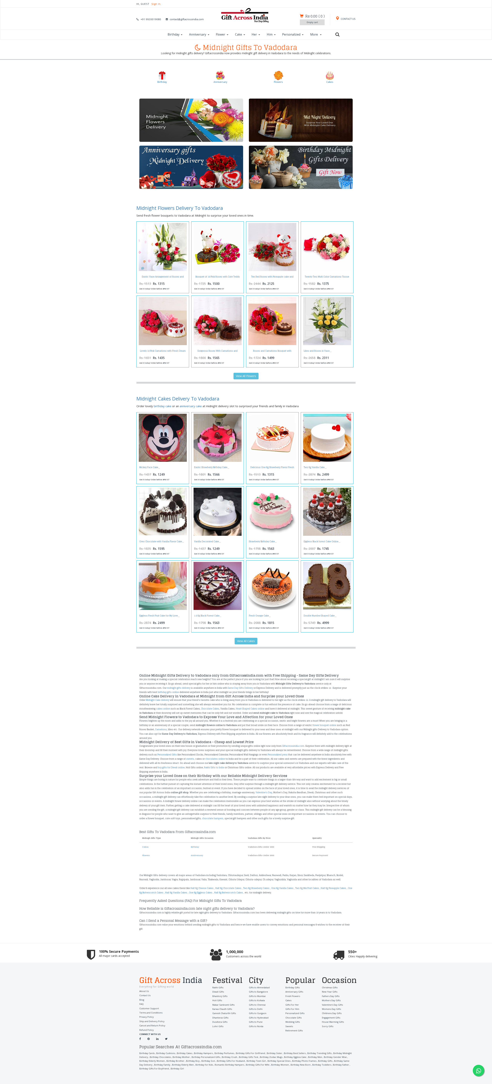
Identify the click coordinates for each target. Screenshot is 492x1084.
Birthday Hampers (203, 1053)
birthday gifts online (168, 692)
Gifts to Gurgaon (257, 1013)
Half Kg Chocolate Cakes (228, 888)
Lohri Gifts (217, 1026)
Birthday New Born (301, 1064)
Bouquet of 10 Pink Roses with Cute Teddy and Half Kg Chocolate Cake (217, 278)
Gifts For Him (292, 1009)
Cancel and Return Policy (152, 1025)
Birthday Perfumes (224, 1053)
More (314, 34)
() (315, 16)
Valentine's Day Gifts (332, 1004)
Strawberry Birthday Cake (262, 541)
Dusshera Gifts (219, 1021)
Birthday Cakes (184, 1053)
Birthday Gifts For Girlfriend (250, 1053)
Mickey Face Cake (148, 467)
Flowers (146, 855)
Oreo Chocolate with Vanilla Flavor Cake (160, 541)
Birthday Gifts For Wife (257, 1064)
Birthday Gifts (292, 987)
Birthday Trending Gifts (319, 1053)
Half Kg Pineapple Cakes (333, 888)
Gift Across (170, 980)
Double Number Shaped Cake (319, 616)
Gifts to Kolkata (257, 1000)
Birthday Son (208, 1060)
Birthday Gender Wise (335, 1057)
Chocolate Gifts (293, 1017)
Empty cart (312, 22)
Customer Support (149, 1008)
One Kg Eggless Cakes (200, 893)
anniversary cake (191, 406)
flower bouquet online (324, 725)
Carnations (161, 729)
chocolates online (215, 759)
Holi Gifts (217, 1000)
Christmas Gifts (329, 987)
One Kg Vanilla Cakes (282, 888)
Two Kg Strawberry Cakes (256, 888)
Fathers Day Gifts (330, 996)
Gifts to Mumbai (257, 996)
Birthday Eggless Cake (295, 1057)
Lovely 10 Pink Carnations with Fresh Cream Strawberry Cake (163, 352)
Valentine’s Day (264, 792)
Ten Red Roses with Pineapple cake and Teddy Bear (272, 278)
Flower (220, 34)
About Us (144, 991)
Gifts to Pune (256, 1021)
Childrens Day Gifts (332, 1013)
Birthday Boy (193, 1060)
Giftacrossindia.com (293, 746)
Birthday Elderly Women (152, 1060)
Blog (141, 999)
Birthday (174, 34)
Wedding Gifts (292, 1021)
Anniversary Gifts (294, 991)
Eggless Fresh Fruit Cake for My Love (158, 616)
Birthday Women (280, 1064)
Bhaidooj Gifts (219, 996)
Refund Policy (146, 1029)
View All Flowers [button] (246, 376)
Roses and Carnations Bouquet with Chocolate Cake (272, 352)
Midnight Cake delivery (157, 700)
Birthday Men (315, 1057)
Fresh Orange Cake (259, 616)
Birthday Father (341, 1064)
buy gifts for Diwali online (171, 767)
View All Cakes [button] (246, 641)
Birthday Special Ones (279, 1060)
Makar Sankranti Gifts (223, 1004)
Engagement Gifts (331, 1017)
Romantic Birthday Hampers (229, 1064)
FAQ (141, 1004)
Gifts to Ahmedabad (259, 987)
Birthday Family (162, 1064)
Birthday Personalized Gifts (206, 1057)
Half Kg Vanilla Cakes (176, 893)
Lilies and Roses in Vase (317, 351)
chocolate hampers (212, 818)
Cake (238, 34)
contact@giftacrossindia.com (187, 19)
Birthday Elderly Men (183, 1064)
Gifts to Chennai (257, 1004)
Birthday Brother (175, 1060)
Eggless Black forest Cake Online (321, 541)
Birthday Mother (181, 1057)
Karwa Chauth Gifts (222, 1009)
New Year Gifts (329, 991)
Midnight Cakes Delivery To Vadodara (177, 398)
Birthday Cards (147, 1053)
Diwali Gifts (218, 991)
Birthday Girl (177, 1068)
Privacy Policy (146, 1016)
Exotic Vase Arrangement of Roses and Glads (163, 278)
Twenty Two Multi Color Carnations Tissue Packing (327, 278)
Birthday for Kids (204, 1064)
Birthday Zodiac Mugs (271, 1057)
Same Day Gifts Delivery (240, 688)
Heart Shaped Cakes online (250, 709)
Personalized (291, 34)
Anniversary (197, 34)
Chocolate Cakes (210, 709)
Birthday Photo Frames (304, 1060)
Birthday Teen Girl (256, 1060)
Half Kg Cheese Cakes (202, 888)
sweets (190, 759)
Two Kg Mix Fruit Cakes (307, 888)
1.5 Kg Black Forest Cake (206, 616)
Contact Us (144, 995)
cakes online (163, 709)
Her (254, 34)
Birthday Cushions (165, 1053)
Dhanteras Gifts (220, 1017)
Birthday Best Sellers (295, 1053)
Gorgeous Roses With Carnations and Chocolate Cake (217, 352)
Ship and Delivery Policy (152, 1021)
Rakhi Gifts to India (214, 767)
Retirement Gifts (294, 1030)
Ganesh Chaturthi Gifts (224, 1013)
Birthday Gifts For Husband (231, 1060)
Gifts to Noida (256, 1026)
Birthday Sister (274, 1053)
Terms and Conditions (150, 1012)
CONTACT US (348, 19)
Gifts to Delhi (256, 1009)
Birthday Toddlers (321, 1064)
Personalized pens (278, 755)
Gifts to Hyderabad (258, 1017)
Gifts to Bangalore (258, 991)
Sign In (155, 4)
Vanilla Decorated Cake (206, 541)
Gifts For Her (292, 1004)
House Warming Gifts (333, 1021)
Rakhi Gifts (217, 987)
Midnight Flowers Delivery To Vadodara (179, 208)
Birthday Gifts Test (248, 1057)
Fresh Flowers (292, 996)
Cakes (145, 847)
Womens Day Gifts (331, 1009)
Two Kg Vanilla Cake (314, 467)
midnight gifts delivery (178, 688)
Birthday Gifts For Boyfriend (154, 1068)
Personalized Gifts (167, 755)
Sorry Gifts (327, 1026)
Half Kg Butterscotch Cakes (228, 893)
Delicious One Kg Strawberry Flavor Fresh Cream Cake (272, 468)
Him (270, 34)
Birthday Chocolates (160, 1057)
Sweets (289, 1026)
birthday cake (162, 406)
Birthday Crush (229, 1057)
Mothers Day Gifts (331, 1000)
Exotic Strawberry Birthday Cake (210, 467)
